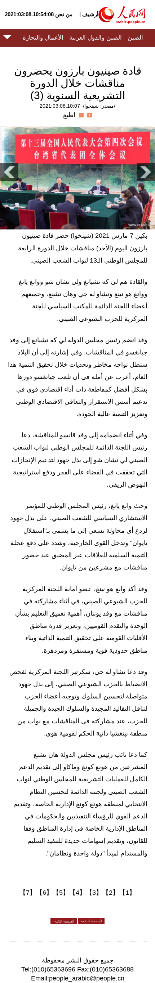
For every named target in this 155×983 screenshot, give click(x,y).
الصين (135, 37)
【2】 (110, 892)
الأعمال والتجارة (43, 37)
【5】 (61, 892)
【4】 (77, 892)
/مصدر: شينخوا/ (99, 106)
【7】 (27, 892)
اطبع (69, 115)
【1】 (127, 892)
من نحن (64, 14)
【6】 (44, 892)
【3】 (94, 892)
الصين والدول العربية (95, 37)
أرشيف (89, 14)
